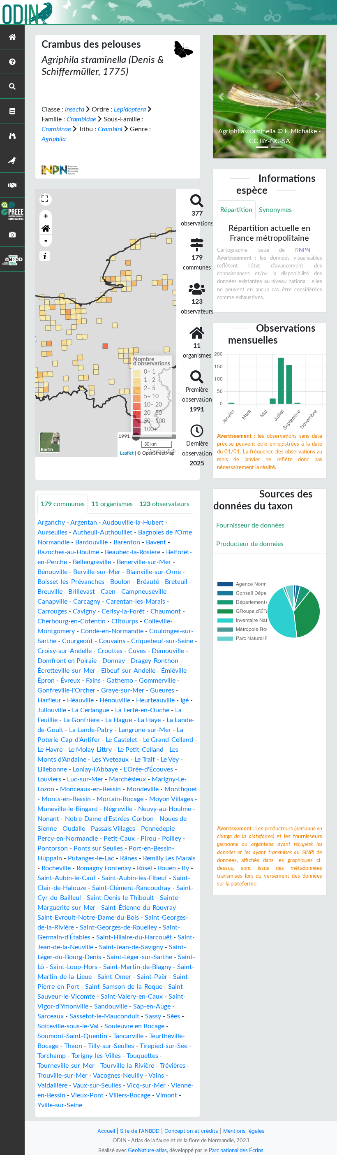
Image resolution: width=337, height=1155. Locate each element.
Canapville (52, 601)
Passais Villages (113, 828)
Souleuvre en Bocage (134, 1026)
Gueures (162, 690)
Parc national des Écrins (236, 1150)
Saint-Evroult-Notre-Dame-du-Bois (88, 917)
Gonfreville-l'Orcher (66, 690)
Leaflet (127, 453)
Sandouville (110, 1006)
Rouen (167, 868)
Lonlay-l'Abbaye (95, 769)
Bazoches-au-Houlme (68, 552)
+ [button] (46, 215)
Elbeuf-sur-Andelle (128, 670)
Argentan (83, 522)
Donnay (113, 661)
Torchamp (51, 1056)
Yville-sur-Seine (59, 1105)
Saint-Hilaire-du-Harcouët (134, 937)
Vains (156, 1075)
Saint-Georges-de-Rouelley (118, 927)
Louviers (49, 779)
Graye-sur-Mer (122, 690)
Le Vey (170, 759)
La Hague (118, 720)
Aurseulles (52, 532)
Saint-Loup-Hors (73, 967)
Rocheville (56, 868)
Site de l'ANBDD (139, 1131)
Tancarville (128, 1036)
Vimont (166, 1095)
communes (63, 504)
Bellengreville (92, 562)
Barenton (126, 542)
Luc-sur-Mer (85, 779)
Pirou (148, 838)
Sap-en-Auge (152, 1006)
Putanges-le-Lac (91, 858)
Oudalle (73, 828)
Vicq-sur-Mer (146, 1085)
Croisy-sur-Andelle (64, 651)
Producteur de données (250, 544)
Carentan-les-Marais (135, 601)
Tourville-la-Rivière (127, 1065)
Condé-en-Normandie (112, 631)
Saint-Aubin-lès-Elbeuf (134, 878)
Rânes (128, 858)
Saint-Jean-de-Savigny (131, 947)
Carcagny (86, 601)
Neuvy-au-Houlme (164, 809)
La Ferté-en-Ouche (142, 710)
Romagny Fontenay (103, 868)
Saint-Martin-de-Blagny (137, 967)
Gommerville (157, 680)
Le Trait (144, 759)
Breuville (49, 591)
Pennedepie (158, 828)
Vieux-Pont (87, 1095)
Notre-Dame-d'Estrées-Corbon (109, 819)
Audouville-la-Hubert (133, 522)
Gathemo (119, 680)
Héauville (80, 700)
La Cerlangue (90, 710)
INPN (303, 250)
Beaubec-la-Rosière (132, 552)
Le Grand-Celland (168, 740)
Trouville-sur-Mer (62, 1075)
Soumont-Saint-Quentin (72, 1036)
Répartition (236, 210)
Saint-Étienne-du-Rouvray (138, 907)
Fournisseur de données (250, 525)
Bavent (156, 542)
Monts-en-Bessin (66, 799)
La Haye (149, 720)
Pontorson (52, 848)
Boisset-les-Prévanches (70, 582)
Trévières (172, 1065)
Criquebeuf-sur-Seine (162, 641)
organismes (112, 504)
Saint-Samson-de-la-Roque (123, 986)
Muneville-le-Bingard (67, 809)
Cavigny (84, 611)
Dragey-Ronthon (154, 661)
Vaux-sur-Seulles (97, 1085)
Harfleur (49, 700)
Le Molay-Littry (90, 749)
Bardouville (91, 542)
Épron (46, 680)
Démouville (168, 651)
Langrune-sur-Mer (144, 730)
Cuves (137, 651)
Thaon (73, 1046)
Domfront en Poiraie (67, 661)
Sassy (153, 1016)
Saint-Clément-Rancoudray (131, 888)
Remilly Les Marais (169, 858)
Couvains (112, 641)
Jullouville (51, 710)
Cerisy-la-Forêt (123, 611)
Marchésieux (127, 779)
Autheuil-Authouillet (102, 532)
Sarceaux (50, 1016)
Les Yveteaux (110, 759)
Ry (185, 868)
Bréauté (147, 582)
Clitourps (124, 621)
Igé (184, 700)
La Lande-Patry (91, 730)
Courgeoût (77, 641)
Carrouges (52, 611)
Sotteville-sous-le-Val (68, 1026)
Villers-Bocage (129, 1095)
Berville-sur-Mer (96, 572)
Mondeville (143, 789)
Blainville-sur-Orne (153, 572)
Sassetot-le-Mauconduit (104, 1016)
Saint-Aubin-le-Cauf (66, 878)
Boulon (120, 582)
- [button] (46, 240)
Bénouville (52, 572)
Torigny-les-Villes (96, 1056)
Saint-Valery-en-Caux (132, 996)
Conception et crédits (191, 1131)
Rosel (144, 868)
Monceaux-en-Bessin (90, 789)
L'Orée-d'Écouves (148, 769)
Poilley (171, 838)
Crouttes (109, 651)
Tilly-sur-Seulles (111, 1046)
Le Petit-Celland (141, 749)
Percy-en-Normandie (67, 838)
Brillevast (81, 591)
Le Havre (49, 749)
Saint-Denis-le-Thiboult (120, 898)
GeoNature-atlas (147, 1150)
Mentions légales (244, 1131)
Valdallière (52, 1085)
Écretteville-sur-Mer (66, 670)
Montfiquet (180, 789)
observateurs (164, 504)
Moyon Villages (171, 799)
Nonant (48, 819)
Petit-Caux (119, 838)
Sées (173, 1016)
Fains (93, 680)
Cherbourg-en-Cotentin (71, 621)
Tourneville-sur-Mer (66, 1065)
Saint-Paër (152, 977)
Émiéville (174, 670)
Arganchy (51, 522)
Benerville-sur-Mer (144, 562)
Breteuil (176, 582)
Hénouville (114, 700)
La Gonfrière (81, 720)
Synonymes (275, 210)
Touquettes (142, 1056)
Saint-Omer (114, 977)
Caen (108, 591)
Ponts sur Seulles (98, 848)
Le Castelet (121, 740)
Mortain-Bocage (120, 799)
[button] (45, 228)
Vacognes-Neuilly (118, 1075)
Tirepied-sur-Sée (163, 1046)
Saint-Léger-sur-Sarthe (139, 957)
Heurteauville (155, 700)
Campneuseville (143, 591)
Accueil (106, 1131)
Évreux (70, 680)
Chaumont (165, 611)
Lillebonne (52, 769)
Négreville (118, 809)
